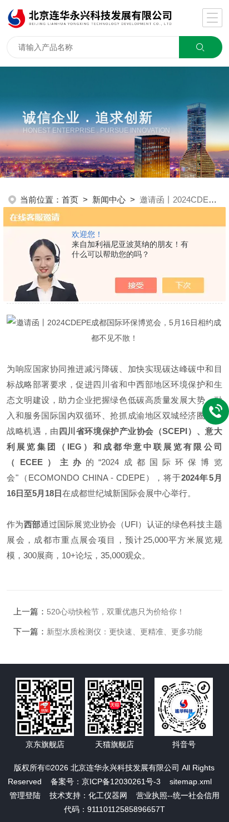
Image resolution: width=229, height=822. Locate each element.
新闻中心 (109, 199)
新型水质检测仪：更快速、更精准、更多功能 (124, 631)
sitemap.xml (191, 781)
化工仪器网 (107, 795)
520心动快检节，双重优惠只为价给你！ (116, 611)
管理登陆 (25, 795)
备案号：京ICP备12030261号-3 (106, 781)
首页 (70, 199)
